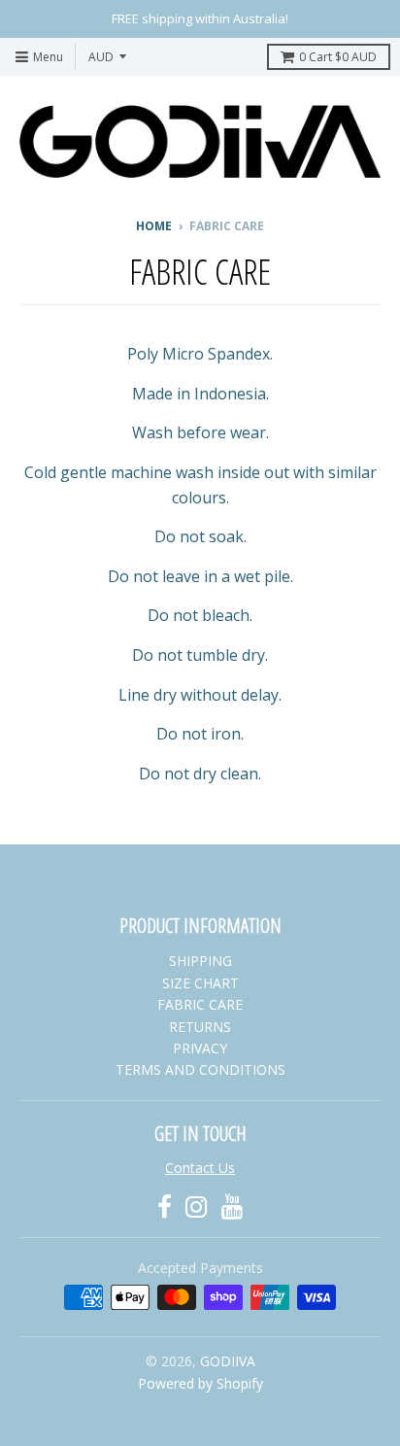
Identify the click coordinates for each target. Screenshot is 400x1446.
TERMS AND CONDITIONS (200, 1069)
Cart (338, 57)
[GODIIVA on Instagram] (196, 1206)
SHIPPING (200, 960)
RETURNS (200, 1026)
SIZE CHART (200, 983)
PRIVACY (200, 1048)
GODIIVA (227, 1361)
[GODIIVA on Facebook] (164, 1206)
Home (154, 226)
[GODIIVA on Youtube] (232, 1206)
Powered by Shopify (200, 1383)
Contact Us (200, 1167)
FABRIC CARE (200, 1004)
